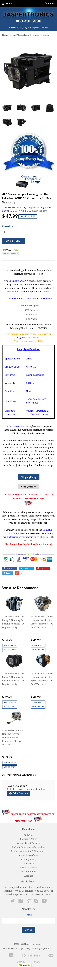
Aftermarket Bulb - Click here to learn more (28, 298)
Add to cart (9, 650)
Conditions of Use (28, 855)
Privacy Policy (28, 859)
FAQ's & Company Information (28, 847)
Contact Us (28, 863)
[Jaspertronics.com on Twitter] (13, 901)
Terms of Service (28, 867)
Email (28, 914)
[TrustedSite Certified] (11, 251)
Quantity (7, 226)
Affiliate (28, 875)
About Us (28, 835)
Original (21, 337)
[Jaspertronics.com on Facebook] (20, 901)
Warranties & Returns (28, 843)
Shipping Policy (28, 477)
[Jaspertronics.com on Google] (28, 901)
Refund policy (28, 871)
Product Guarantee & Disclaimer (28, 851)
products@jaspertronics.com (18, 537)
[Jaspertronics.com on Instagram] (36, 901)
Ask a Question (28, 486)
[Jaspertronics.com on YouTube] (44, 901)
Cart (52, 3)
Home (5, 35)
